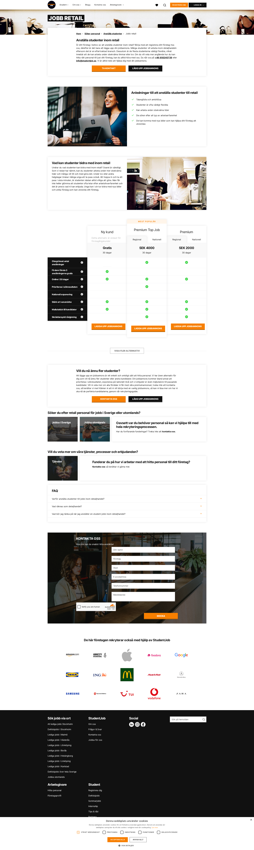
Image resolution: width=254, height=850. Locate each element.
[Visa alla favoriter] (157, 5)
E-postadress (91, 575)
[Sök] (165, 5)
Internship (93, 806)
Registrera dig (179, 5)
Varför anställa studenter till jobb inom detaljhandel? (78, 499)
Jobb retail (131, 33)
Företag (80, 557)
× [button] (251, 820)
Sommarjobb (94, 801)
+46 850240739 (163, 57)
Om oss (92, 724)
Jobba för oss (95, 740)
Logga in (197, 5)
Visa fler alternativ (127, 350)
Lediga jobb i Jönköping (59, 745)
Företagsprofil (54, 795)
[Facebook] (144, 724)
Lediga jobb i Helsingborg (60, 755)
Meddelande (91, 593)
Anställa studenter (112, 33)
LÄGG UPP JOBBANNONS (145, 68)
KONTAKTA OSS (108, 399)
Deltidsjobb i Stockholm (59, 729)
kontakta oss (168, 431)
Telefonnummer (84, 584)
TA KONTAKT (109, 68)
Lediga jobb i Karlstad (58, 766)
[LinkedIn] (132, 724)
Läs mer (155, 827)
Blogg (87, 5)
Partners (92, 816)
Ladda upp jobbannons (108, 326)
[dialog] (127, 833)
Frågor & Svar (95, 729)
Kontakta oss (100, 5)
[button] (127, 845)
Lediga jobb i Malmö (58, 734)
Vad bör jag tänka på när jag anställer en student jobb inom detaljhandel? (88, 514)
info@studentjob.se (86, 60)
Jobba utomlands (56, 777)
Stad (78, 566)
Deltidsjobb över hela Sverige (62, 771)
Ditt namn (91, 548)
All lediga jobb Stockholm (60, 724)
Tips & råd (93, 811)
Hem (78, 33)
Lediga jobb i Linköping (59, 761)
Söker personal (92, 33)
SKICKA (161, 616)
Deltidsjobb (94, 795)
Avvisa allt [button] (138, 839)
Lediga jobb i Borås (57, 750)
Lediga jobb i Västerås (58, 740)
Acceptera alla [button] (117, 839)
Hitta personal (54, 790)
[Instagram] (138, 724)
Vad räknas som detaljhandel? (67, 506)
